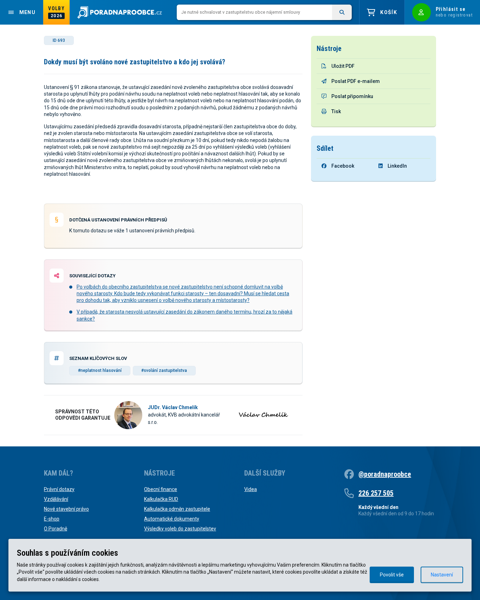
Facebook (342, 166)
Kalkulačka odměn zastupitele (177, 509)
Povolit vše (392, 575)
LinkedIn (397, 166)
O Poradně (55, 528)
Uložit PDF (343, 66)
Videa (250, 489)
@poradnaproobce (384, 474)
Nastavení (442, 575)
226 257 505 (376, 493)
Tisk (336, 111)
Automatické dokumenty (171, 519)
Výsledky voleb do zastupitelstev (180, 528)
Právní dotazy (59, 489)
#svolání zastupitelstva (164, 370)
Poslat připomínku (352, 96)
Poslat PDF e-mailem (355, 81)
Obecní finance (160, 489)
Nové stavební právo (66, 509)
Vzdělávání (56, 499)
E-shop (51, 519)
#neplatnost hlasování (100, 370)
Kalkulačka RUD (161, 499)
